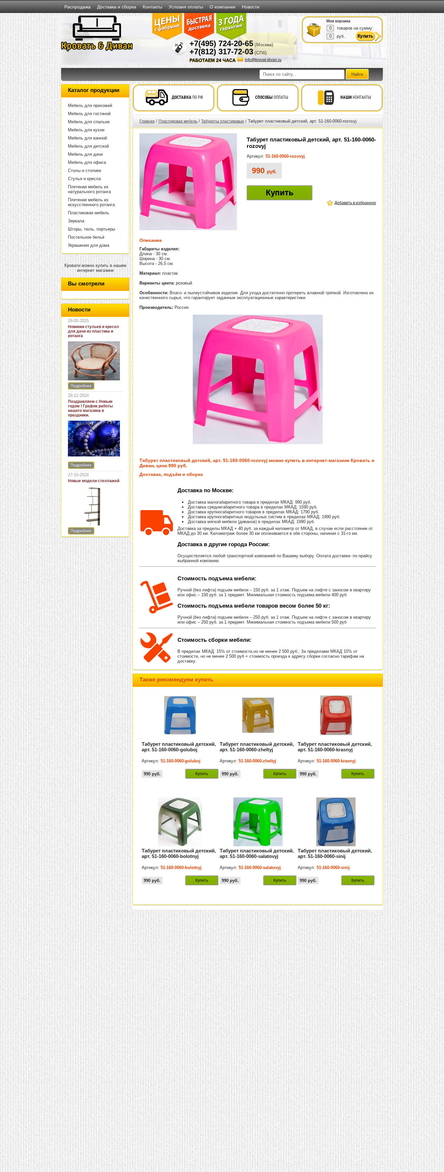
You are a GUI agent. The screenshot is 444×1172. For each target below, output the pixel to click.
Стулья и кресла (84, 178)
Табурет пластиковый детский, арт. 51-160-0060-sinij (335, 853)
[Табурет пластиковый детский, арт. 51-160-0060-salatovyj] (258, 845)
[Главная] (97, 50)
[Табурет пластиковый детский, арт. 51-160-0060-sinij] (336, 845)
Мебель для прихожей (90, 105)
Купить (280, 192)
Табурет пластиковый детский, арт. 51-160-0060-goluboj (179, 746)
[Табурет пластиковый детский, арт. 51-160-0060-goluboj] (180, 738)
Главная (147, 121)
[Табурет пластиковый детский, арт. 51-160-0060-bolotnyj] (180, 845)
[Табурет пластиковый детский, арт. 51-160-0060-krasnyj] (336, 738)
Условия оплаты (186, 6)
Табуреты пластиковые (222, 121)
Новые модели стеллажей (93, 481)
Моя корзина (338, 21)
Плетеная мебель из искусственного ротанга (91, 202)
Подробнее (81, 386)
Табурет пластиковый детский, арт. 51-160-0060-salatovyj (257, 853)
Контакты (152, 6)
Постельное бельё (86, 237)
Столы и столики (84, 170)
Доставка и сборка (116, 6)
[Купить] (314, 29)
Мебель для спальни (89, 121)
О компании (222, 6)
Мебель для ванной (87, 138)
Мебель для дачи (85, 154)
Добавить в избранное (355, 203)
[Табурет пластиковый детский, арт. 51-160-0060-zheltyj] (258, 738)
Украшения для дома (88, 245)
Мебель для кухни (86, 129)
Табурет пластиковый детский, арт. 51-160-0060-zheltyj (257, 746)
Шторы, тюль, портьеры (91, 229)
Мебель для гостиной (89, 113)
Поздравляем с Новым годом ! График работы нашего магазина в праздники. (90, 408)
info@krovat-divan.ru (263, 60)
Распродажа (77, 6)
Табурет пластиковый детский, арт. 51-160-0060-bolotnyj (179, 853)
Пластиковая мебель (88, 212)
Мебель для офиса (87, 162)
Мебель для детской (88, 146)
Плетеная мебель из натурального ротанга (89, 189)
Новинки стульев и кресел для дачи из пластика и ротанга (93, 331)
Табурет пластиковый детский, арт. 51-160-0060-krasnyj (335, 746)
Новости (250, 6)
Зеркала (76, 220)
